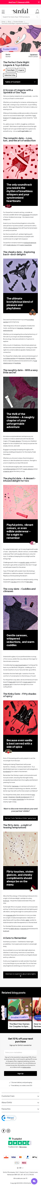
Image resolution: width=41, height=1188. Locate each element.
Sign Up (20, 1073)
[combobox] (18, 17)
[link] (3, 21)
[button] (39, 2)
